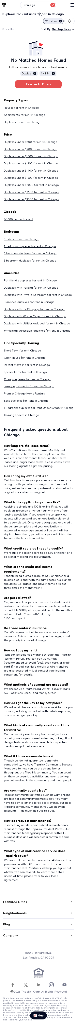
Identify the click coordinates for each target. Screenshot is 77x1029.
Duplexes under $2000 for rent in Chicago (31, 185)
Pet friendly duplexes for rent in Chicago (30, 280)
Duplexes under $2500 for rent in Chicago (31, 192)
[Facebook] (12, 984)
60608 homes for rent (18, 219)
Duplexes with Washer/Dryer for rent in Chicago (35, 316)
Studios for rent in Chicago (21, 239)
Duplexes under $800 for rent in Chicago (30, 142)
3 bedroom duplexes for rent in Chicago (30, 260)
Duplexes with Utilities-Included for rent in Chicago (37, 323)
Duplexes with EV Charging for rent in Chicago (34, 309)
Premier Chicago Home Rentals (24, 393)
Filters (55, 21)
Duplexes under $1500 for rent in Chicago (31, 178)
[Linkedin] (38, 984)
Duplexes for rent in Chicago (22, 122)
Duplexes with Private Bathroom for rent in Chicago (38, 295)
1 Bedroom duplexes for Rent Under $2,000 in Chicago (39, 408)
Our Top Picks (61, 29)
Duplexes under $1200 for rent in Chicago (31, 163)
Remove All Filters (38, 84)
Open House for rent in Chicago (25, 357)
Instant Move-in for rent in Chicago (27, 365)
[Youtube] (64, 984)
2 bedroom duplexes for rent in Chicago (30, 253)
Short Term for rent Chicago (22, 350)
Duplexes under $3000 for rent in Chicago (31, 199)
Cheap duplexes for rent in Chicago (27, 379)
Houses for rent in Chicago (21, 107)
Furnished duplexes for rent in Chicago (29, 302)
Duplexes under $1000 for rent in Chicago (31, 156)
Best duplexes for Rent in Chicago (26, 400)
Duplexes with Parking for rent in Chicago (31, 287)
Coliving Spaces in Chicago (21, 415)
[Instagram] (51, 984)
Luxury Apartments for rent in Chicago (29, 386)
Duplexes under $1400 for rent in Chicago (31, 170)
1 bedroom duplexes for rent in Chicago (30, 246)
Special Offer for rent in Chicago (25, 372)
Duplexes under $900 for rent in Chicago (30, 149)
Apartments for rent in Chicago (24, 115)
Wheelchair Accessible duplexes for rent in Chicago (37, 330)
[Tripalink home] (4, 4)
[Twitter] (25, 984)
